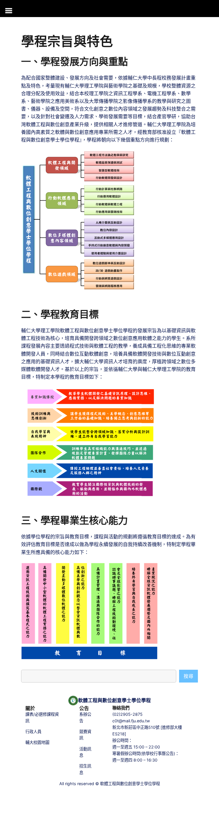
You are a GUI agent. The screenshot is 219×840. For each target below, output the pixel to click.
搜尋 (188, 676)
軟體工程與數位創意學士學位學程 (114, 700)
